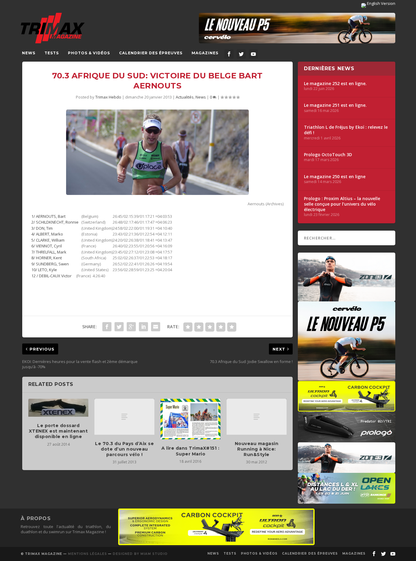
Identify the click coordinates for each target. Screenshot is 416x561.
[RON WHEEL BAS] (216, 543)
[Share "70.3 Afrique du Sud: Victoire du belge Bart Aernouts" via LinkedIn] (143, 327)
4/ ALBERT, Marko (47, 234)
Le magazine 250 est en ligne (334, 176)
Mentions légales (87, 554)
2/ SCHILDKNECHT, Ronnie (56, 222)
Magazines (205, 53)
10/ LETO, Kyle (44, 269)
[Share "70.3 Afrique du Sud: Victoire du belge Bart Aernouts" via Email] (156, 327)
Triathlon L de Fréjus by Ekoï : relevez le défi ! (346, 129)
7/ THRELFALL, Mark (48, 252)
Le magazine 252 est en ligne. (335, 83)
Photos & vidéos (89, 53)
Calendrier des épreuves (150, 53)
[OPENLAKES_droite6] (346, 500)
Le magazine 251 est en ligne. (335, 105)
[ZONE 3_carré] (346, 298)
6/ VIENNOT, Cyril (46, 246)
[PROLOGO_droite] (346, 439)
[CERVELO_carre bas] (346, 377)
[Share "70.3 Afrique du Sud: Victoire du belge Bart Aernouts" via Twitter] (119, 327)
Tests (51, 53)
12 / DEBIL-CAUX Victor (51, 276)
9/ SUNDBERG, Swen (50, 264)
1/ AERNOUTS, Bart (48, 216)
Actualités (185, 97)
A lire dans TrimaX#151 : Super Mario (190, 450)
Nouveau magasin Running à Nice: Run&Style (257, 449)
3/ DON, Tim (42, 228)
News (28, 53)
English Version (380, 3)
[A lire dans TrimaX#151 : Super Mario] (190, 419)
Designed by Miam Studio (140, 554)
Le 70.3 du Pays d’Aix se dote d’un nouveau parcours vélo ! (124, 449)
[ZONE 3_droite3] (346, 470)
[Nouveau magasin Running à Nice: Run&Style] (257, 417)
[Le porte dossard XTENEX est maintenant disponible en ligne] (58, 408)
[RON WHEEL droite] (346, 408)
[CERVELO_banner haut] (297, 28)
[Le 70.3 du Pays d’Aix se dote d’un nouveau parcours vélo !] (124, 417)
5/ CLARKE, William (48, 240)
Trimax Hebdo (108, 97)
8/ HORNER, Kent (46, 258)
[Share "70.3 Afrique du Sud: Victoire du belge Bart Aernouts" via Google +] (131, 327)
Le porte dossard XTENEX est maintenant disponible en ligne (58, 431)
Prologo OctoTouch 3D (328, 154)
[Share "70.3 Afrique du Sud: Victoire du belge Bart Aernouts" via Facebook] (107, 327)
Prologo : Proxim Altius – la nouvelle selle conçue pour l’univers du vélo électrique (342, 204)
